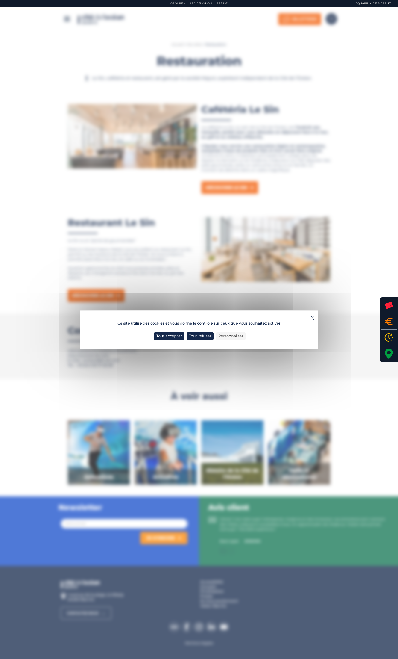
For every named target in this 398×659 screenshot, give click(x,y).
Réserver (389, 305)
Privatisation (200, 3)
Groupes (177, 3)
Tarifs (389, 321)
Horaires (389, 338)
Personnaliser (230, 336)
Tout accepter (169, 336)
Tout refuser (200, 336)
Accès (389, 354)
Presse (222, 3)
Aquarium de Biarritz (373, 3)
